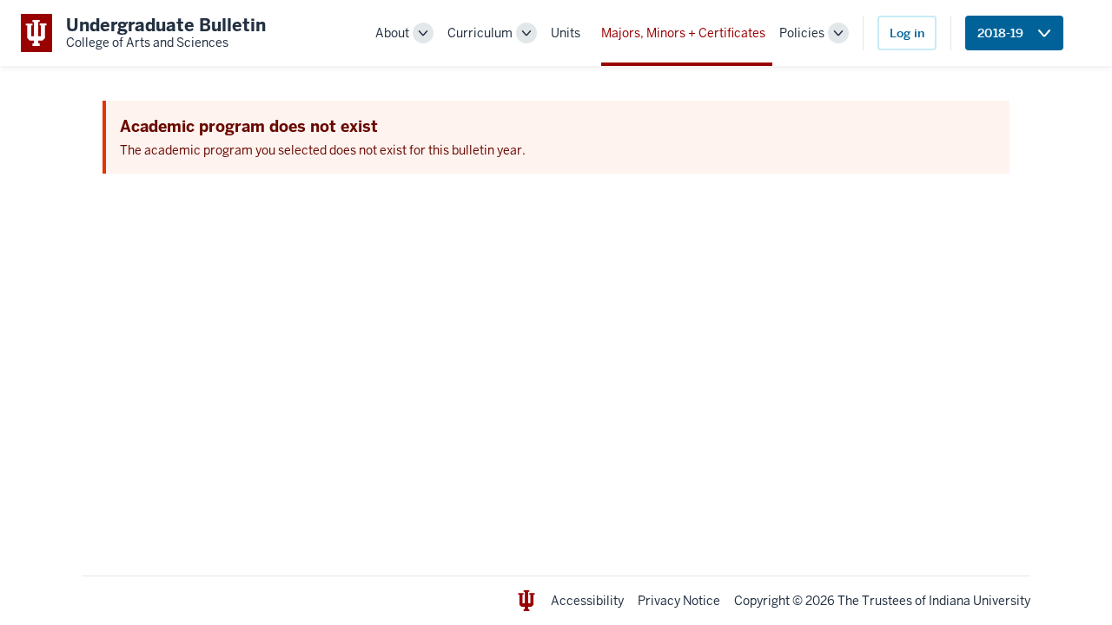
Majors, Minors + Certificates (683, 33)
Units (565, 33)
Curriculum (480, 33)
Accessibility (587, 601)
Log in (907, 33)
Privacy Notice (679, 601)
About (392, 33)
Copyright (762, 601)
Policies (801, 33)
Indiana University (979, 601)
